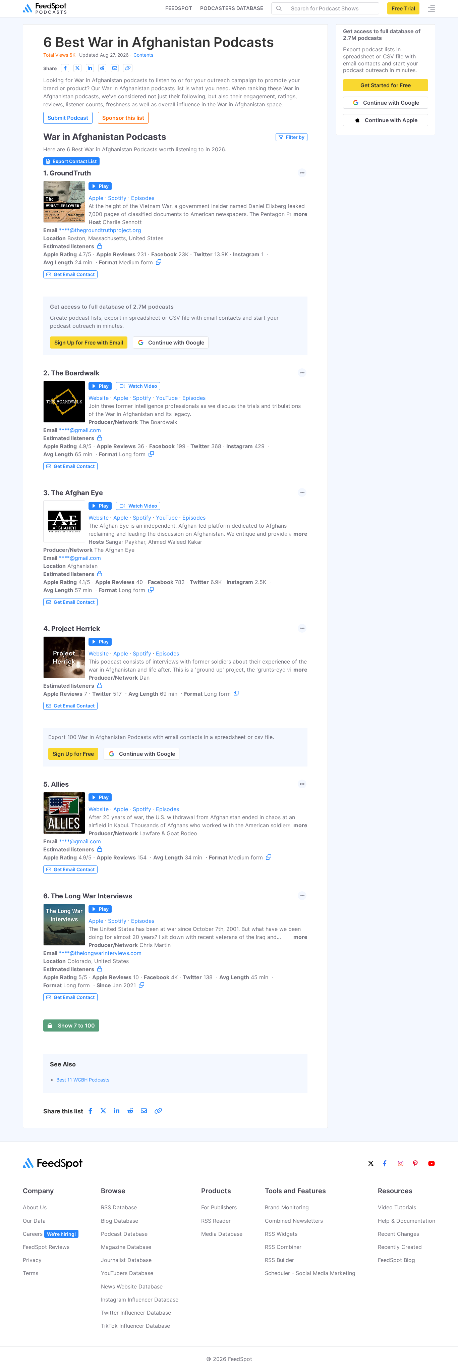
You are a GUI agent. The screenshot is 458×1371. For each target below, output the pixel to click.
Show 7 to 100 (76, 1025)
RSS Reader (216, 1220)
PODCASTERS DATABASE (231, 8)
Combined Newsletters (294, 1220)
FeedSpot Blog (396, 1260)
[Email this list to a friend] (115, 68)
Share (50, 68)
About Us (35, 1207)
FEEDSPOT (178, 8)
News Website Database (132, 1286)
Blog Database (119, 1220)
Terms (30, 1273)
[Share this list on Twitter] (77, 68)
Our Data (34, 1220)
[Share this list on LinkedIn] (90, 68)
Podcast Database (124, 1233)
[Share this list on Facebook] (65, 68)
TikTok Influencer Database (135, 1325)
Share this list (63, 1111)
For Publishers (219, 1207)
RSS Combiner (283, 1247)
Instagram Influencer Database (139, 1299)
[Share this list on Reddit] (102, 68)
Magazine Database (126, 1247)
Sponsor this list (123, 117)
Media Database (221, 1233)
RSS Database (119, 1207)
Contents (143, 55)
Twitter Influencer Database (136, 1312)
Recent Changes (398, 1233)
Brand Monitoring (287, 1207)
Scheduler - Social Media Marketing (310, 1273)
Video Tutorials (397, 1207)
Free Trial (403, 8)
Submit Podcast (68, 117)
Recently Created (400, 1247)
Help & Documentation (406, 1220)
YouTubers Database (127, 1273)
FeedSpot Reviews (46, 1247)
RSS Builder (279, 1260)
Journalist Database (126, 1260)
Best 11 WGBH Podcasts (82, 1080)
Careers (49, 1233)
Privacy (32, 1260)
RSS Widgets (281, 1233)
